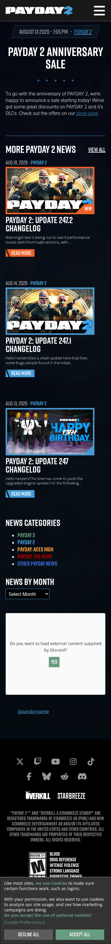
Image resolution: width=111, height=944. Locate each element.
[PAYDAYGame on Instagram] (73, 761)
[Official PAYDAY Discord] (82, 776)
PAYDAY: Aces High (35, 549)
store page (87, 113)
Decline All (28, 934)
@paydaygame (33, 711)
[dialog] (55, 911)
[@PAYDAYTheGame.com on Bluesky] (46, 776)
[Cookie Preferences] (24, 922)
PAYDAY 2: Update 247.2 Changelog (39, 224)
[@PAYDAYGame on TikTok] (91, 761)
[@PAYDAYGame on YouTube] (55, 761)
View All (96, 149)
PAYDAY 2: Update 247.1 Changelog (38, 344)
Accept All (80, 934)
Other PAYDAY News (37, 563)
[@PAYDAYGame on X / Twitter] (20, 761)
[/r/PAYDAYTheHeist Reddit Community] (64, 776)
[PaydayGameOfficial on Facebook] (29, 776)
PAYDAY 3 (26, 535)
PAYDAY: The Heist (34, 556)
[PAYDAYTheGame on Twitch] (38, 761)
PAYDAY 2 (83, 32)
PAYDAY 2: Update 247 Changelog (37, 465)
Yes (54, 661)
